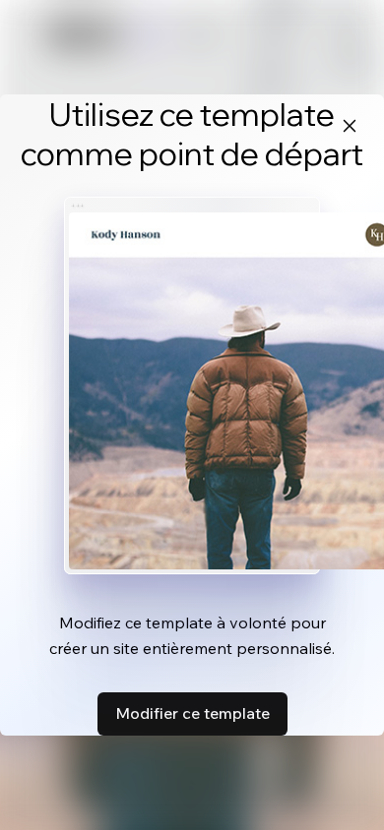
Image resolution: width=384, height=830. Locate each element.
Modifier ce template (192, 713)
